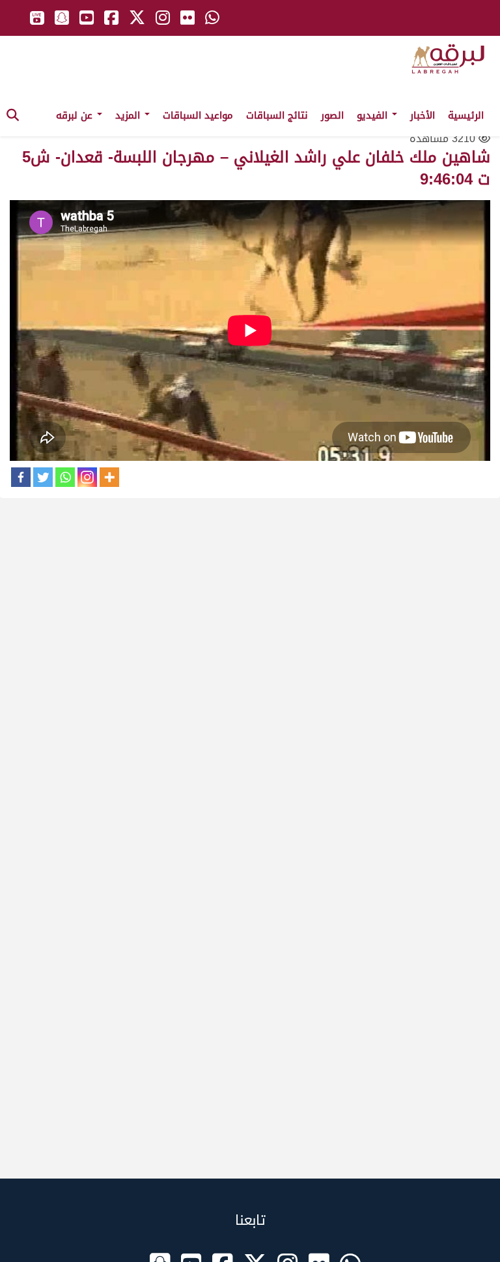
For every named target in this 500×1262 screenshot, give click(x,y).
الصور (332, 115)
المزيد (129, 115)
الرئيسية (466, 115)
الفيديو (374, 115)
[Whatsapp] (65, 477)
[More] (109, 477)
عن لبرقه (76, 115)
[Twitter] (43, 477)
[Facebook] (21, 477)
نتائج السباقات (277, 115)
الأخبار (422, 115)
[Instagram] (87, 477)
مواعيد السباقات (198, 115)
